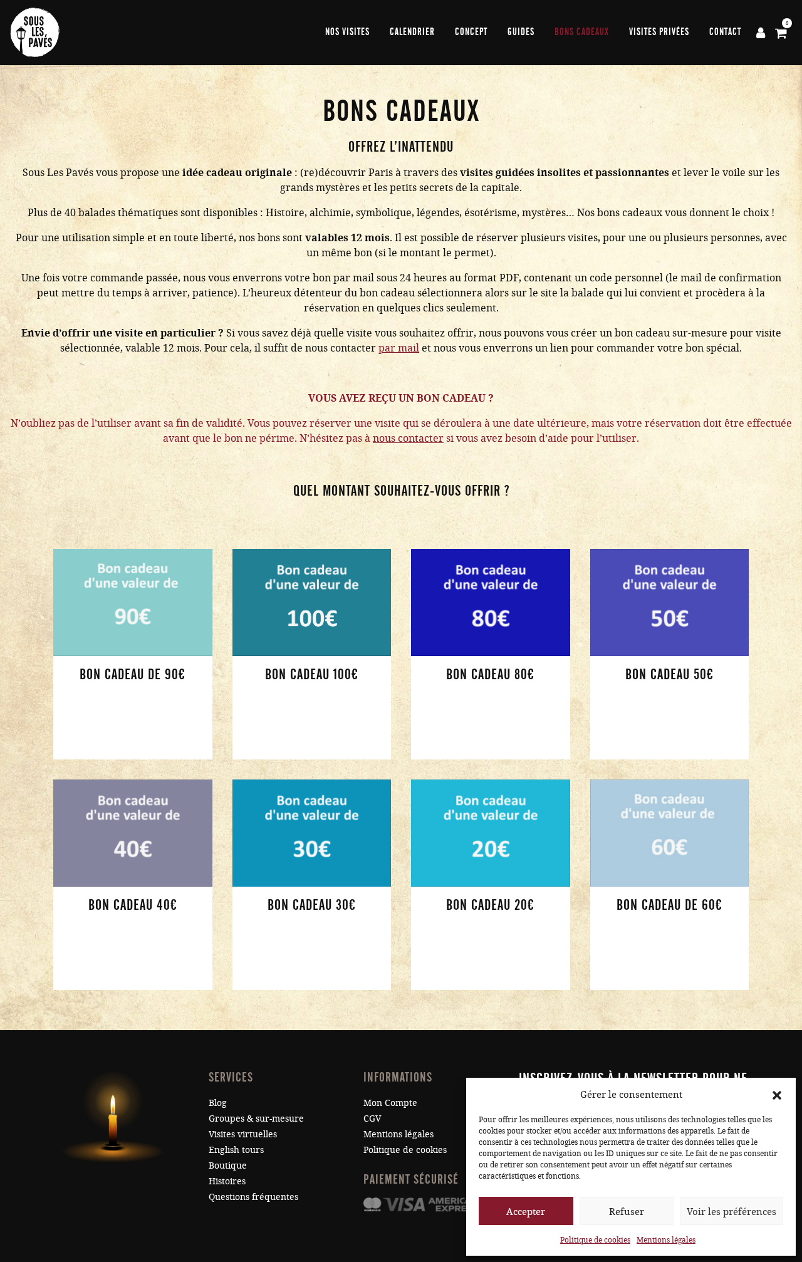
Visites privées (659, 32)
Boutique (228, 1165)
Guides (521, 32)
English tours (236, 1149)
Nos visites (347, 32)
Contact (725, 32)
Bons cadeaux (582, 32)
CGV (372, 1118)
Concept (471, 32)
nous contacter (408, 437)
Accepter (525, 1211)
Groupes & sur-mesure (256, 1118)
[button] (777, 1094)
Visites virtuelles (243, 1134)
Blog (218, 1102)
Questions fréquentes (253, 1196)
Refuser (626, 1211)
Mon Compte (390, 1102)
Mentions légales (666, 1239)
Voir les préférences (731, 1211)
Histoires (227, 1181)
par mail (398, 347)
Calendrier (412, 32)
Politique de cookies (595, 1239)
